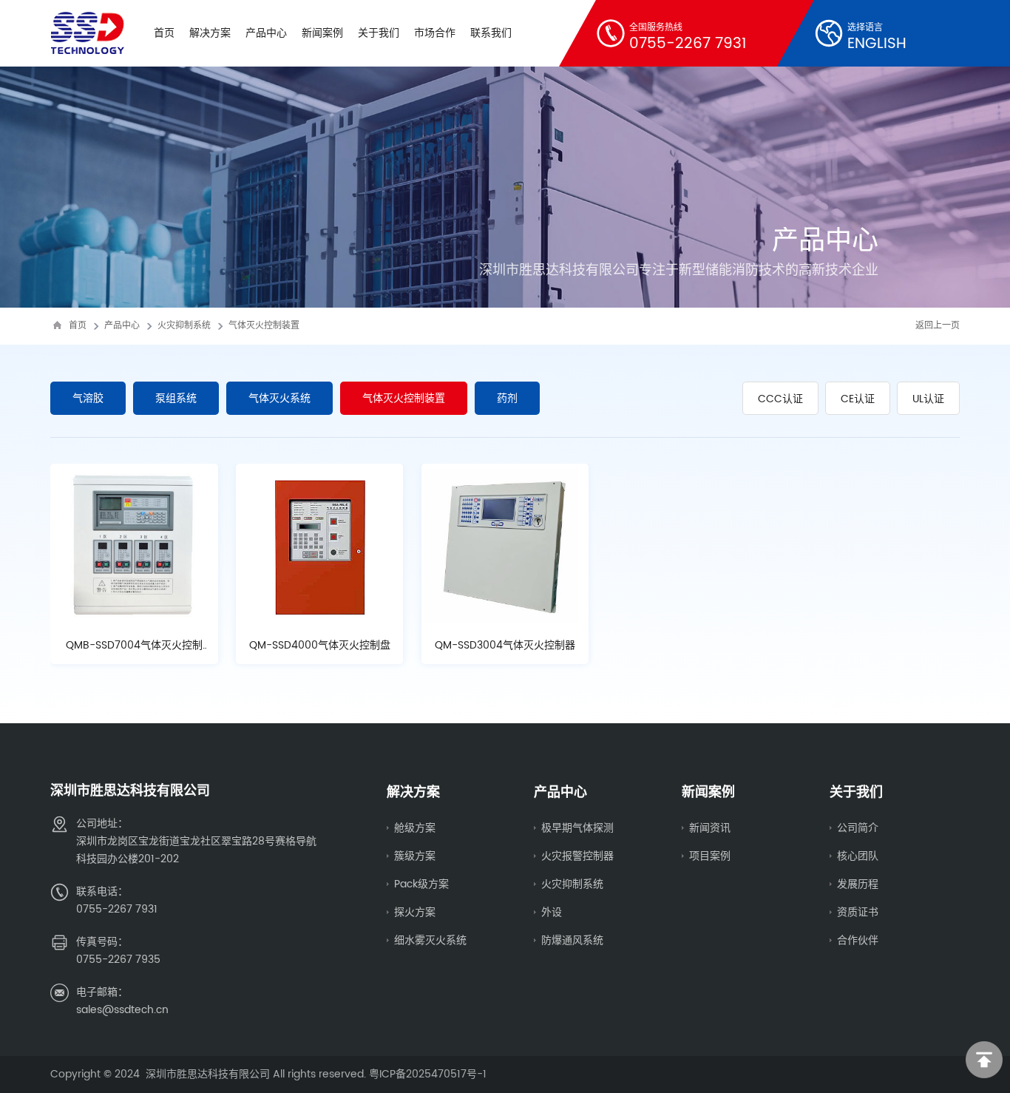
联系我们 (491, 32)
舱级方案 (414, 827)
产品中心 (266, 32)
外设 (551, 912)
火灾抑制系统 (184, 326)
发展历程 (857, 884)
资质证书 (857, 912)
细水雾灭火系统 (430, 940)
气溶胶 (88, 398)
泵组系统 (176, 398)
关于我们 (378, 32)
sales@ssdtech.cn (122, 1009)
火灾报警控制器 (577, 855)
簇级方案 (414, 855)
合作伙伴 (857, 940)
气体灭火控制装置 (263, 326)
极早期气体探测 (577, 827)
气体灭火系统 (279, 398)
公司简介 (857, 827)
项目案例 (710, 855)
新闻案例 (322, 32)
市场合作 (434, 32)
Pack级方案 (421, 884)
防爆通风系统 (572, 940)
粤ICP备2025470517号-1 (428, 1074)
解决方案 (210, 32)
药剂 (507, 398)
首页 (164, 32)
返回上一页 (937, 326)
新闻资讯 (710, 827)
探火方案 (414, 912)
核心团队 (857, 855)
